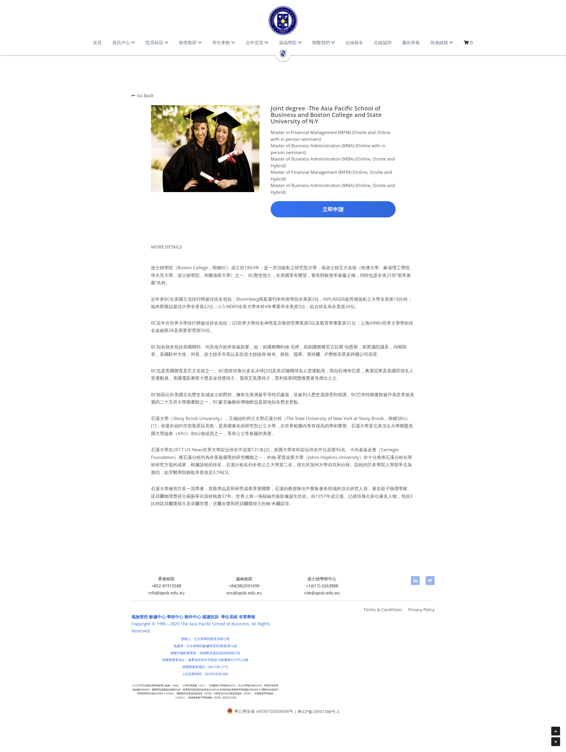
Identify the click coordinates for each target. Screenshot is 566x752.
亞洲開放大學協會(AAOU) (222, 685)
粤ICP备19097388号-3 (318, 712)
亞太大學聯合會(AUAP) (250, 685)
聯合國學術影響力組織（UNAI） (163, 685)
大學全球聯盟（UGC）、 (196, 685)
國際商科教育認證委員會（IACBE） (195, 693)
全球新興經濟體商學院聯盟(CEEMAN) (238, 689)
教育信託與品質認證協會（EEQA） (234, 693)
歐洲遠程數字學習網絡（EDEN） (205, 697)
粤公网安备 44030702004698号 (263, 711)
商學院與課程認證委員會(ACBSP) (200, 689)
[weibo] (430, 580)
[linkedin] (415, 580)
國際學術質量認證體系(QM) (166, 689)
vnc (229, 593)
